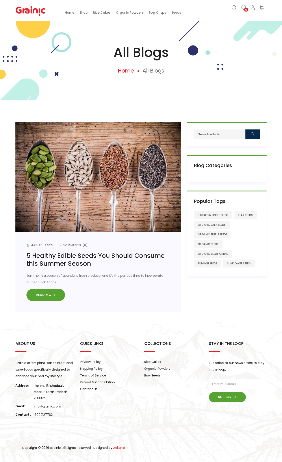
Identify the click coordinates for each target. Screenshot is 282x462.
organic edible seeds (212, 234)
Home (126, 70)
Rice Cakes (152, 362)
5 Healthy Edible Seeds (213, 215)
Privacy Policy (90, 362)
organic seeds (208, 244)
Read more (46, 295)
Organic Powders (157, 368)
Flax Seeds (245, 215)
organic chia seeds (212, 225)
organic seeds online (213, 254)
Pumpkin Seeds (207, 263)
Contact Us (88, 389)
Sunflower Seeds (239, 263)
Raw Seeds (152, 375)
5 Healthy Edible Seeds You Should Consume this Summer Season (95, 259)
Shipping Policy (91, 368)
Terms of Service (93, 375)
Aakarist (119, 448)
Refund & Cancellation (97, 382)
